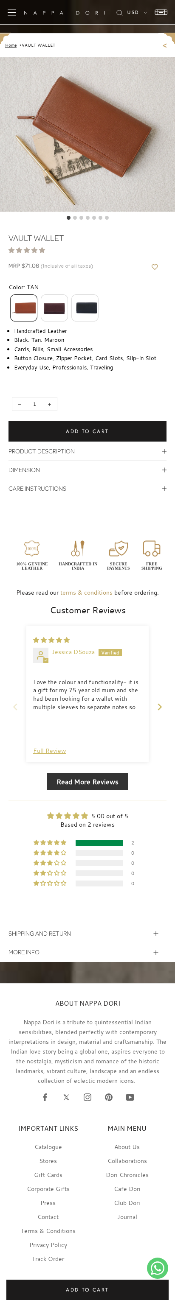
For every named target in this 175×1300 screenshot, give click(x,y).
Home (11, 45)
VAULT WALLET (38, 45)
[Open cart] (158, 12)
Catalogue (48, 1147)
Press (48, 1203)
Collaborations (127, 1161)
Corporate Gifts (48, 1189)
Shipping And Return (39, 933)
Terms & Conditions (48, 1231)
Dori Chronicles (127, 1175)
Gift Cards (48, 1175)
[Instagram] (87, 1096)
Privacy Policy (48, 1245)
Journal (127, 1217)
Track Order (48, 1259)
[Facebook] (45, 1096)
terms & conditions (86, 592)
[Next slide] (160, 706)
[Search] (119, 12)
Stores (48, 1161)
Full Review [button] (49, 750)
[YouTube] (130, 1096)
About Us (127, 1147)
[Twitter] (66, 1096)
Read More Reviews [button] (87, 781)
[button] (26, 250)
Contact (48, 1217)
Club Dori (127, 1203)
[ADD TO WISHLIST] (155, 267)
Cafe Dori (127, 1189)
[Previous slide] (15, 706)
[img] (51, 640)
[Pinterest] (109, 1096)
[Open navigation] (12, 12)
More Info (24, 952)
